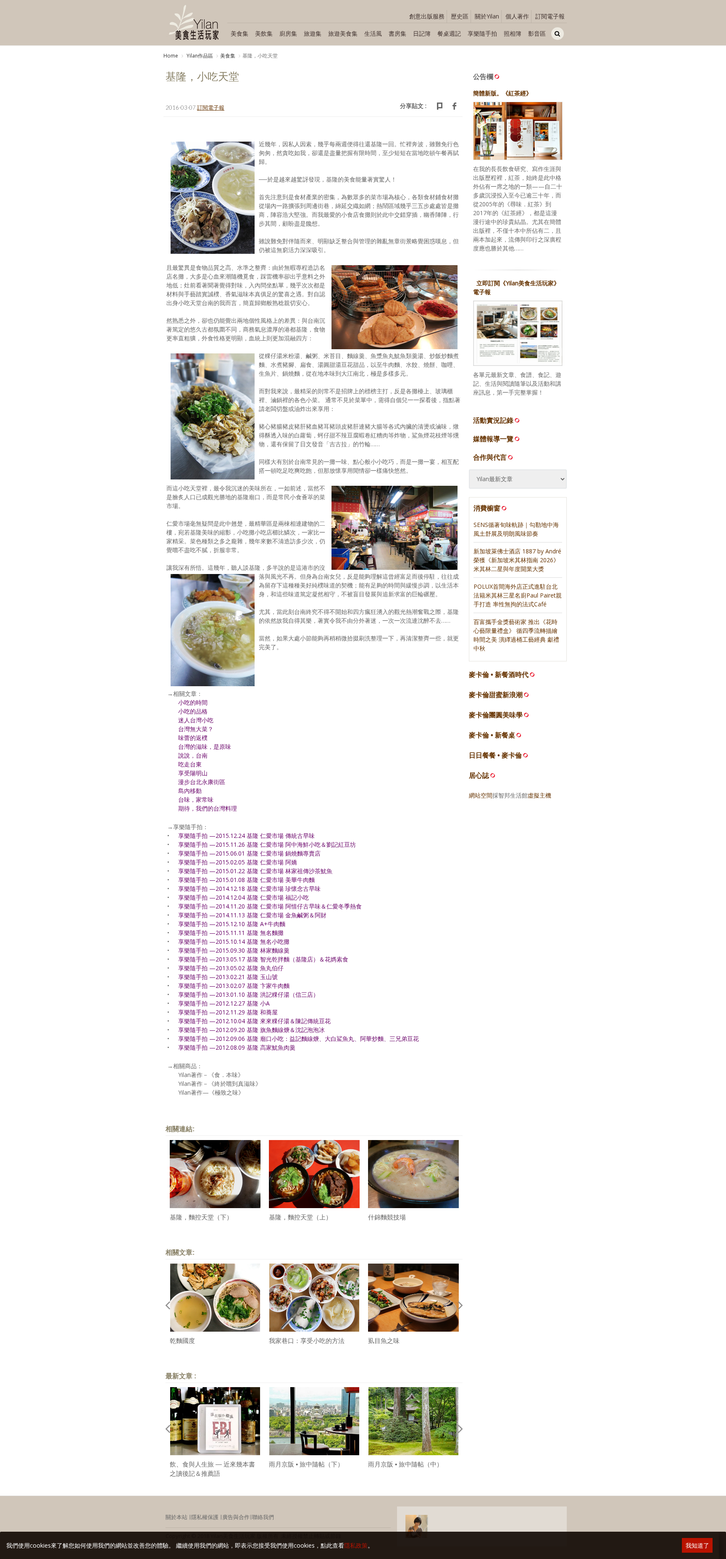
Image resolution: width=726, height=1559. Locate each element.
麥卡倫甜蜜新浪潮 (496, 694)
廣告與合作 (236, 1517)
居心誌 (479, 775)
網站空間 (480, 795)
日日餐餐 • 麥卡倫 (495, 755)
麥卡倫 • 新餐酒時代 (499, 674)
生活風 (373, 33)
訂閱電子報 (550, 16)
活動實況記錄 (493, 420)
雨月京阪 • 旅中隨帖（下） (306, 1464)
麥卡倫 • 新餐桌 (492, 735)
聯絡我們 (263, 1517)
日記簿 (422, 33)
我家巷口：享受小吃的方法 (307, 1340)
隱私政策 (356, 1545)
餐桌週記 (449, 33)
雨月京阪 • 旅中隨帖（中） (405, 1464)
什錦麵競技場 (387, 1217)
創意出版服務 (427, 16)
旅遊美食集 (343, 33)
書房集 (397, 33)
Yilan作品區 (199, 55)
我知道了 (697, 1545)
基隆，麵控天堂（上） (300, 1217)
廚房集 (288, 33)
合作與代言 (490, 457)
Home (170, 55)
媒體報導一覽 (493, 438)
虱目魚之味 (384, 1340)
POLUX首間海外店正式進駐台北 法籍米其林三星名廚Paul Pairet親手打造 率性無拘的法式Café (517, 595)
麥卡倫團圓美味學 (496, 715)
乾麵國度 (182, 1340)
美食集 (239, 33)
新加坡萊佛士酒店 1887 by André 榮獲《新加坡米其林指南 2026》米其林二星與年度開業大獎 (517, 560)
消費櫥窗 (486, 508)
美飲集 (264, 33)
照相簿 (512, 33)
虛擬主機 (539, 795)
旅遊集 (312, 33)
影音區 (537, 33)
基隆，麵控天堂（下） (201, 1217)
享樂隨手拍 (482, 33)
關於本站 (176, 1517)
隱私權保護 (204, 1517)
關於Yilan (487, 16)
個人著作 (517, 16)
